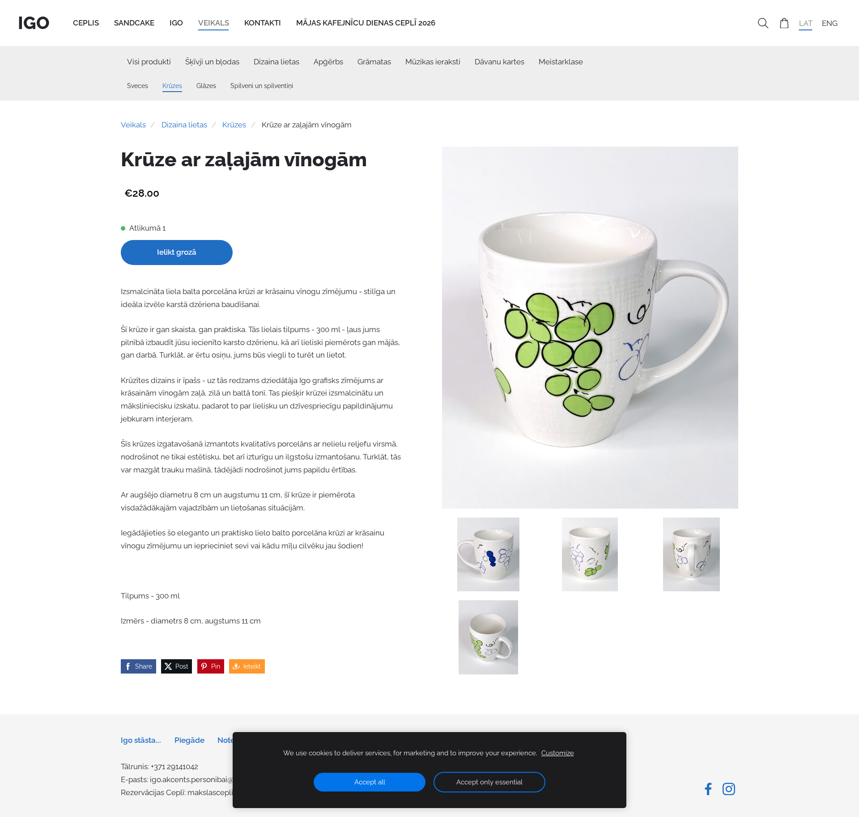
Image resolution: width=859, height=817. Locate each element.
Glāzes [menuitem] (206, 85)
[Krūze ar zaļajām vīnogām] (488, 555)
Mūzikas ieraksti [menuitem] (432, 61)
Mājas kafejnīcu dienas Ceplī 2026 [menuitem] (365, 22)
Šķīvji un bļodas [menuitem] (212, 61)
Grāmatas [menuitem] (374, 61)
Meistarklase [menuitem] (561, 61)
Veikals (133, 124)
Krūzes (234, 124)
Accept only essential (489, 782)
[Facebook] (708, 789)
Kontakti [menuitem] (262, 22)
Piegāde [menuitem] (189, 740)
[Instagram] (728, 789)
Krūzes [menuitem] (172, 85)
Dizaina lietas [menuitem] (276, 61)
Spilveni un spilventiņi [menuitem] (261, 85)
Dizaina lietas (184, 124)
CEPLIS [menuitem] (86, 22)
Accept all (369, 782)
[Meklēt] (763, 23)
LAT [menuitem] (805, 22)
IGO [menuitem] (176, 22)
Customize (557, 753)
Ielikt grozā (176, 252)
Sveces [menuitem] (137, 85)
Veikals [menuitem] (213, 22)
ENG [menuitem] (830, 22)
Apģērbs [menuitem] (328, 61)
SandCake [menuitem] (134, 22)
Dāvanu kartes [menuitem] (499, 61)
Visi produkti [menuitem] (149, 61)
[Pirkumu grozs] (784, 23)
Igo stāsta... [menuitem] (141, 740)
